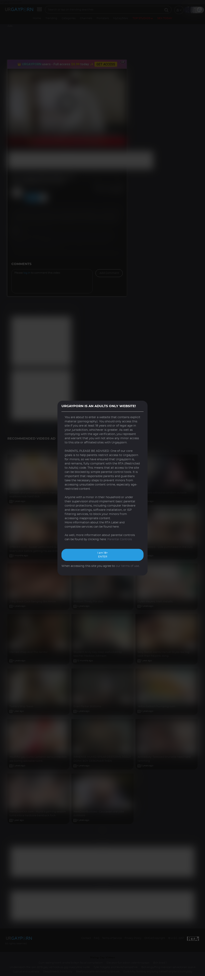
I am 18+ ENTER (102, 555)
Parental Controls (119, 539)
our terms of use (127, 566)
